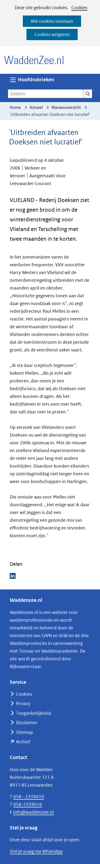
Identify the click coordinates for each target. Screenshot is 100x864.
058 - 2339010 (28, 796)
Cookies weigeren (52, 34)
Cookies (79, 7)
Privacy (23, 703)
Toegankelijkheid (33, 713)
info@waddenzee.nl (33, 812)
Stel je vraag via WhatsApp (36, 851)
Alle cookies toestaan (52, 21)
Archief (23, 742)
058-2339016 (27, 804)
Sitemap (24, 732)
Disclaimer (26, 722)
